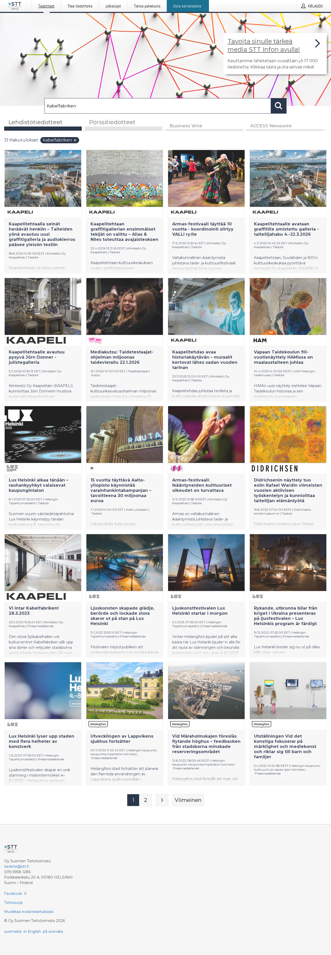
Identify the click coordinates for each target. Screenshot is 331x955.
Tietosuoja (13, 902)
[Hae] (279, 106)
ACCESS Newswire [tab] (271, 125)
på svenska (53, 931)
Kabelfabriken (57, 140)
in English (32, 931)
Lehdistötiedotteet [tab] (35, 122)
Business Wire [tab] (186, 125)
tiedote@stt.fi (16, 866)
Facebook (13, 893)
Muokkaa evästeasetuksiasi (28, 911)
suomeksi (12, 931)
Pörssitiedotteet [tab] (112, 122)
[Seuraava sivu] (162, 800)
